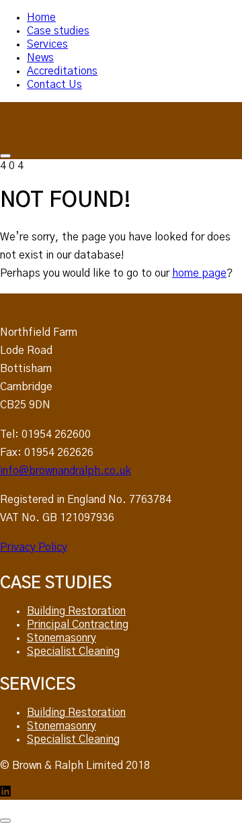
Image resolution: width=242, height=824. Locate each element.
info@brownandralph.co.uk (65, 470)
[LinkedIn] (5, 793)
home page (199, 273)
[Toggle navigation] (5, 156)
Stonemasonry (61, 638)
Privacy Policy (33, 547)
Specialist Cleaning (73, 651)
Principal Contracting (77, 624)
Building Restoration (76, 611)
